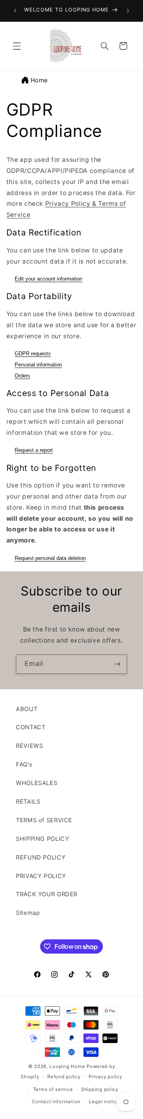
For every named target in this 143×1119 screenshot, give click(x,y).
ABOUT (26, 709)
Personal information (38, 365)
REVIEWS (29, 745)
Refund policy (64, 1076)
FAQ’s (24, 764)
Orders (22, 376)
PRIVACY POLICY (41, 876)
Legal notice (104, 1101)
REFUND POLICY (41, 857)
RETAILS (28, 801)
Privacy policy (105, 1076)
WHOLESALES (36, 783)
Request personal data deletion (50, 558)
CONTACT (30, 727)
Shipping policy (99, 1089)
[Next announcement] (128, 10)
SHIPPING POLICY (42, 838)
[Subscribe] (117, 664)
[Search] (104, 46)
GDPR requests (33, 354)
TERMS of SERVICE (44, 820)
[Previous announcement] (15, 10)
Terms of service (53, 1089)
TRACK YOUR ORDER (46, 894)
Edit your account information (48, 279)
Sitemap (28, 912)
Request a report (34, 450)
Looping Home (67, 1066)
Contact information (56, 1101)
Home (39, 80)
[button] (17, 46)
